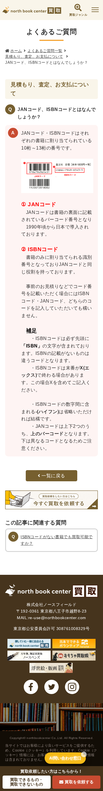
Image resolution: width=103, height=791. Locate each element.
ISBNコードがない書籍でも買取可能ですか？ (57, 540)
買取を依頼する (79, 782)
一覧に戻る (52, 475)
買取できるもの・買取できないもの (26, 781)
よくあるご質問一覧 (44, 51)
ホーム (16, 51)
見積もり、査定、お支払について (34, 56)
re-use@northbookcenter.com (57, 617)
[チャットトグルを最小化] (84, 754)
